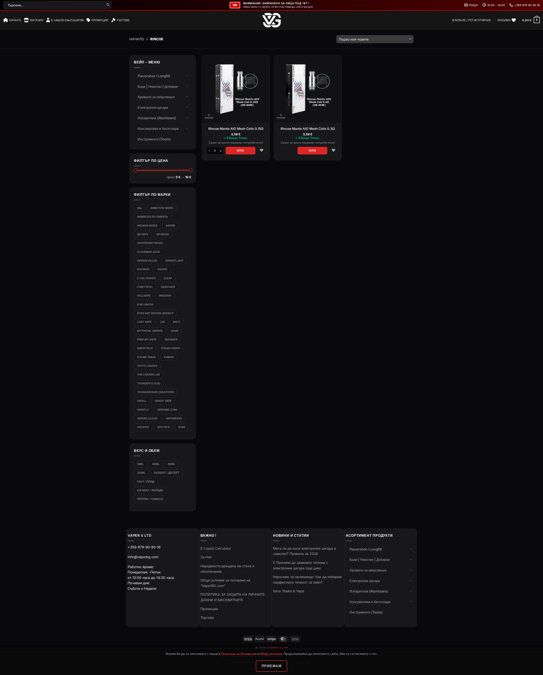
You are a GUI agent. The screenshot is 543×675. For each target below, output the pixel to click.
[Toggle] (187, 75)
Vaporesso (174, 418)
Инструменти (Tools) (154, 139)
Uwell (141, 400)
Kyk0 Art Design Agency (155, 313)
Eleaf (168, 278)
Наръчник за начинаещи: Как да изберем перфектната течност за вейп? (307, 579)
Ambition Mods (161, 208)
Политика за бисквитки (238, 653)
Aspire (170, 225)
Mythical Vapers (149, 330)
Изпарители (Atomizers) (157, 118)
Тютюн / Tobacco (150, 499)
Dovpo (162, 269)
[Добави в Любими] (261, 150)
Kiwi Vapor (145, 304)
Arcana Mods (147, 225)
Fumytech (145, 286)
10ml (140, 464)
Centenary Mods (150, 243)
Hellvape (144, 295)
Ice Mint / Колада (150, 490)
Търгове (123, 20)
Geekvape (168, 286)
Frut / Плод (145, 481)
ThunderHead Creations (155, 392)
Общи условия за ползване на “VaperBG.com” (225, 583)
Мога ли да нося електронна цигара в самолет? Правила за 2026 (304, 551)
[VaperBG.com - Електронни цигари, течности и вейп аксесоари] (271, 20)
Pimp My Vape (147, 339)
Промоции (99, 20)
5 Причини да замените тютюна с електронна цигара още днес (300, 565)
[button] (471, 20)
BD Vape (142, 234)
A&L (139, 208)
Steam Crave (170, 348)
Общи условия (271, 653)
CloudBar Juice (148, 251)
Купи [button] (240, 150)
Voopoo (143, 427)
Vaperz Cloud (147, 418)
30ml (156, 464)
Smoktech (145, 348)
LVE (162, 321)
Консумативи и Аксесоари (158, 128)
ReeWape (171, 339)
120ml (141, 472)
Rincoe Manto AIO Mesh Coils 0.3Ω (308, 129)
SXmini (169, 357)
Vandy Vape (163, 400)
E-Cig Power (146, 278)
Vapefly (143, 409)
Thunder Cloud (148, 383)
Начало (15, 20)
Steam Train (146, 357)
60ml (171, 464)
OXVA (174, 330)
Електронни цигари (153, 107)
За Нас (206, 557)
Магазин (36, 20)
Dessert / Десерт (166, 472)
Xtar (181, 427)
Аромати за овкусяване (156, 97)
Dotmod (143, 269)
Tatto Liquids (147, 365)
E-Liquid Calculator (67, 20)
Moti (176, 321)
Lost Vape (144, 321)
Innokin (165, 295)
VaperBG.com (167, 409)
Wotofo (163, 427)
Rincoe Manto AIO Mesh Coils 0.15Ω (235, 129)
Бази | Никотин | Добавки (158, 86)
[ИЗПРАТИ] (108, 5)
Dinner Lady (174, 260)
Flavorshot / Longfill (154, 76)
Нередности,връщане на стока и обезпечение (227, 569)
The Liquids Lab (148, 374)
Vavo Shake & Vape (288, 591)
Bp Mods (163, 234)
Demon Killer (147, 260)
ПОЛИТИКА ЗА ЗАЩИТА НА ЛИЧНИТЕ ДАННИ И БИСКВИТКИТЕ (232, 597)
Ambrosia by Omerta (152, 216)
